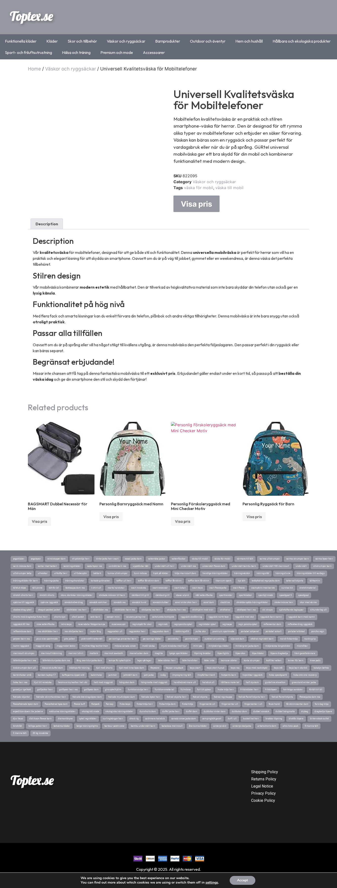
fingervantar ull (230, 704)
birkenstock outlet (319, 718)
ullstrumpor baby (22, 573)
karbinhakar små (22, 675)
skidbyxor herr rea (246, 609)
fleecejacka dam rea (310, 697)
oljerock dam (237, 639)
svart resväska (138, 588)
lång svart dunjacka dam (89, 660)
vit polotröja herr (81, 559)
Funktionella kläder (21, 41)
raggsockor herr (137, 631)
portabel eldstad (296, 631)
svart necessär (160, 588)
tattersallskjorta (294, 580)
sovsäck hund (139, 602)
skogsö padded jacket (49, 609)
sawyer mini (113, 617)
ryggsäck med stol (244, 617)
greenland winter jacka (304, 682)
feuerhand (274, 704)
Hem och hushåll (249, 41)
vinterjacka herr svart (107, 559)
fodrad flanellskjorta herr (252, 697)
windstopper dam (56, 559)
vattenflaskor (179, 559)
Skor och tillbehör (82, 41)
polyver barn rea (21, 639)
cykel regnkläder (87, 718)
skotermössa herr (283, 602)
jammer (112, 675)
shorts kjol (59, 617)
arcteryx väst (219, 726)
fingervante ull (207, 704)
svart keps (197, 588)
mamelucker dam (139, 653)
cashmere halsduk (155, 718)
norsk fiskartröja (289, 639)
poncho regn (317, 631)
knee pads (315, 660)
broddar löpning (273, 718)
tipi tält (241, 580)
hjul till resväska (43, 682)
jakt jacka (149, 675)
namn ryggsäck (21, 646)
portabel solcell (273, 631)
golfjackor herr (45, 689)
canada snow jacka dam (183, 718)
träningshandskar (74, 580)
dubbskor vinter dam (214, 711)
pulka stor (200, 631)
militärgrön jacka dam (247, 646)
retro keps (66, 624)
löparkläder (258, 653)
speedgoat (303, 595)
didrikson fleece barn (40, 718)
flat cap (109, 704)
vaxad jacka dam (133, 559)
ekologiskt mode (90, 711)
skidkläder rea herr (76, 609)
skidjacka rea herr (150, 609)
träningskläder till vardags (311, 573)
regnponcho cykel (183, 624)
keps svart (195, 668)
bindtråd (17, 726)
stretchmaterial (307, 588)
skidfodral (225, 609)
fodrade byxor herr (150, 697)
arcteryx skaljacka (242, 726)
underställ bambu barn (244, 566)
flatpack (95, 704)
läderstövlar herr (167, 660)
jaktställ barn (130, 675)
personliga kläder (152, 639)
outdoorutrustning (214, 639)
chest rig (134, 718)
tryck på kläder (160, 573)
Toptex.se (31, 16)
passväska (173, 639)
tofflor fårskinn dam (148, 580)
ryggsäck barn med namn (301, 617)
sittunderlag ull (318, 609)
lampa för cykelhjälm (120, 660)
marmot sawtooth (113, 653)
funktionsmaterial (164, 689)
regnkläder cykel (207, 624)
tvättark (97, 573)
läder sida (209, 660)
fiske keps (125, 704)
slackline (225, 602)
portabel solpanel (250, 631)
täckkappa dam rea (75, 588)
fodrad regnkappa (223, 697)
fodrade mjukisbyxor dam (121, 697)
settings (212, 882)
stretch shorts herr (23, 595)
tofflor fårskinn (174, 580)
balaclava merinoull (172, 726)
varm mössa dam (22, 566)
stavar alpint (182, 595)
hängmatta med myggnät (154, 682)
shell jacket (78, 617)
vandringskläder (72, 566)
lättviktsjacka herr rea (24, 660)
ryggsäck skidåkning (191, 617)
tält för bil (54, 588)
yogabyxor (36, 559)
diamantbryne (65, 718)
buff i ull (232, 718)
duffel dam (191, 711)
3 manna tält (19, 733)
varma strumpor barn (297, 559)
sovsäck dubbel (160, 602)
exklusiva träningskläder (62, 711)
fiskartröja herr (145, 704)
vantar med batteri (47, 566)
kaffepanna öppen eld (73, 675)
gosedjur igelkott (22, 689)
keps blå (278, 668)
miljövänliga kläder (218, 646)
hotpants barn (228, 675)
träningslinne (283, 573)
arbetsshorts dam (267, 726)
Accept (242, 880)
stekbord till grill (140, 595)
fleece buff (79, 704)
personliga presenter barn (122, 639)
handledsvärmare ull (185, 682)
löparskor (240, 653)
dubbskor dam (239, 711)
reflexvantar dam (272, 624)
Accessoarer (154, 52)
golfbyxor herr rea (68, 689)
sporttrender (225, 595)
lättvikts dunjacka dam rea (56, 660)
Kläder (52, 41)
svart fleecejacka (217, 588)
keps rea (235, 668)
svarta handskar (116, 588)
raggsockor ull (114, 631)
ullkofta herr (60, 573)
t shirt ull (96, 588)
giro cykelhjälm (113, 689)
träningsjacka (51, 580)
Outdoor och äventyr (207, 41)
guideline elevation (275, 682)
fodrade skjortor (21, 697)
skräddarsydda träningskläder (252, 602)
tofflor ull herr (123, 580)
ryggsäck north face (218, 617)
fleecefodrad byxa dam (56, 704)
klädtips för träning (79, 668)
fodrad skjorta (200, 697)
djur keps (18, 718)
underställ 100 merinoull (275, 566)
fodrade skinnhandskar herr (51, 697)
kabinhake (96, 675)
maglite (159, 653)
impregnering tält (181, 675)
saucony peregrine (136, 617)
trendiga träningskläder (215, 573)
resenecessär (119, 624)
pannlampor (191, 639)
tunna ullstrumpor (118, 573)
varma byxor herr (324, 559)
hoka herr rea (20, 682)
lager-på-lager (144, 660)
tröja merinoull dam (185, 573)
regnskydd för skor (142, 624)
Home (34, 69)
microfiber (302, 646)
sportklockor (245, 595)
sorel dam (208, 602)
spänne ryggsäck (49, 602)
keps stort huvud (215, 668)
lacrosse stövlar (229, 660)
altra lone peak (290, 726)
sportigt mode (265, 595)
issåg (163, 675)
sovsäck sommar (98, 602)
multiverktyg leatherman (95, 646)
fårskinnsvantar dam (297, 704)
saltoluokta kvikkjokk (163, 617)
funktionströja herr (138, 689)
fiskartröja (187, 704)
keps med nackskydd (256, 668)
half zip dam (252, 682)
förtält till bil (315, 689)
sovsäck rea (119, 602)
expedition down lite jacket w (28, 711)
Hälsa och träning (76, 52)
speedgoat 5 (285, 595)
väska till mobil (229, 187)
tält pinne (37, 588)
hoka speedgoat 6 (278, 675)
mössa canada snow (125, 646)
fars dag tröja (322, 704)
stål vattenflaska (204, 595)
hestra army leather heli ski (72, 682)
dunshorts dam (148, 711)
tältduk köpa (19, 588)
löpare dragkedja (279, 653)
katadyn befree (321, 668)
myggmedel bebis (66, 646)
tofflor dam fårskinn (198, 580)
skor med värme (308, 602)
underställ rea (188, 566)
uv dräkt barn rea (117, 566)
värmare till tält (245, 559)
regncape (227, 624)
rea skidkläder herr (48, 631)
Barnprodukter (167, 41)
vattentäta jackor (156, 559)
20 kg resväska (40, 733)
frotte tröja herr (226, 689)
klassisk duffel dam (52, 668)
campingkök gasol (211, 718)
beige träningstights (87, 726)
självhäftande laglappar (291, 609)
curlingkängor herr (113, 718)
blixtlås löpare (296, 718)
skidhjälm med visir (202, 609)
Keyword (154, 668)
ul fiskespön (80, 573)
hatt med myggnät (103, 682)
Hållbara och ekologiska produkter (302, 41)
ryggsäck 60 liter (21, 624)
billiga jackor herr (37, 726)
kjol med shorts (104, 668)
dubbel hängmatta (285, 711)
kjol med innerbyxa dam (131, 668)
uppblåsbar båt (140, 566)
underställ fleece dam (213, 566)
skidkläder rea (100, 609)
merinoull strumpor (24, 653)
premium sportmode (223, 631)
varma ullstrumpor (270, 559)
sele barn (95, 617)
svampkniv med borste (263, 588)
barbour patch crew (114, 726)
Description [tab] (47, 223)
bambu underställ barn (143, 726)
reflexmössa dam (22, 631)
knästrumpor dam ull (24, 668)
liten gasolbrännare (304, 653)
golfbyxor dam (91, 689)
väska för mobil (198, 187)
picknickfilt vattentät (91, 639)
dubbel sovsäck (261, 711)
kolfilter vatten (273, 660)
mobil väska (148, 646)
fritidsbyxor (271, 689)
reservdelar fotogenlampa (91, 624)
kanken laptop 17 (47, 675)
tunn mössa (140, 573)
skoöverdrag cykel (22, 609)
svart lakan (180, 588)
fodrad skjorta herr (177, 697)
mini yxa (197, 646)
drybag (304, 711)
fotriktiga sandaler (293, 689)
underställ (301, 566)
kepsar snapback (174, 668)
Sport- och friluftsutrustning (28, 52)
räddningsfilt (182, 631)
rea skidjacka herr (73, 631)
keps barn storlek (298, 668)
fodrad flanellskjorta (282, 697)
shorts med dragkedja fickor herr (30, 617)
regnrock (163, 624)
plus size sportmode (47, 639)
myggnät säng (43, 646)
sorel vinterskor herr (186, 602)
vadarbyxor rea (94, 566)
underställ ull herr (164, 566)
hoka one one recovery (305, 675)
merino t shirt (75, 653)
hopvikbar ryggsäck (252, 675)
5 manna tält (311, 726)
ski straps (267, 609)
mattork (94, 653)
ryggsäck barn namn (271, 617)
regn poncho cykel (247, 624)
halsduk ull (208, 682)
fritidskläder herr (249, 689)
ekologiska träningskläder (119, 711)
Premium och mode (116, 52)
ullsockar (43, 573)
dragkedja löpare (323, 711)
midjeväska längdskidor (277, 646)
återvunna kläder (198, 726)
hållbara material (230, 682)
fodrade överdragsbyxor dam (87, 697)
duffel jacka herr (171, 711)
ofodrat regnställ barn (262, 639)
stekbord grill (162, 595)
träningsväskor (242, 573)
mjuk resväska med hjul (174, 646)
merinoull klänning (51, 653)
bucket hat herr (251, 718)
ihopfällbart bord (206, 675)
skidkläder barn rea (124, 609)
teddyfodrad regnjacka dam (266, 580)
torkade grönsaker (100, 580)
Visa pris (196, 203)
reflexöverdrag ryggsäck (300, 624)
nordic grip (310, 639)
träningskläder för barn (25, 580)
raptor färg (95, 631)
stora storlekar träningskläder (77, 595)
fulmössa (186, 689)
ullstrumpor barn (322, 566)
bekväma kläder (62, 726)
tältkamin (315, 580)
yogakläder (18, 559)
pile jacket (69, 639)
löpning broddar (202, 653)
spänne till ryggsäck (23, 602)
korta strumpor (252, 660)
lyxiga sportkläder (178, 653)
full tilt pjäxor (204, 689)
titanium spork (223, 580)
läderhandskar (190, 660)
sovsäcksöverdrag (73, 602)
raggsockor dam (160, 631)
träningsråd (263, 573)
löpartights (223, 653)
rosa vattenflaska (46, 624)
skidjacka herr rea (176, 609)
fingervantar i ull (253, 704)
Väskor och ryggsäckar (126, 41)
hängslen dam (126, 682)
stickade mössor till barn (112, 595)
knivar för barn (295, 660)
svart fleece (239, 588)
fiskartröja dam (167, 704)
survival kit (287, 588)
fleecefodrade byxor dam (25, 704)
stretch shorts (46, 595)
